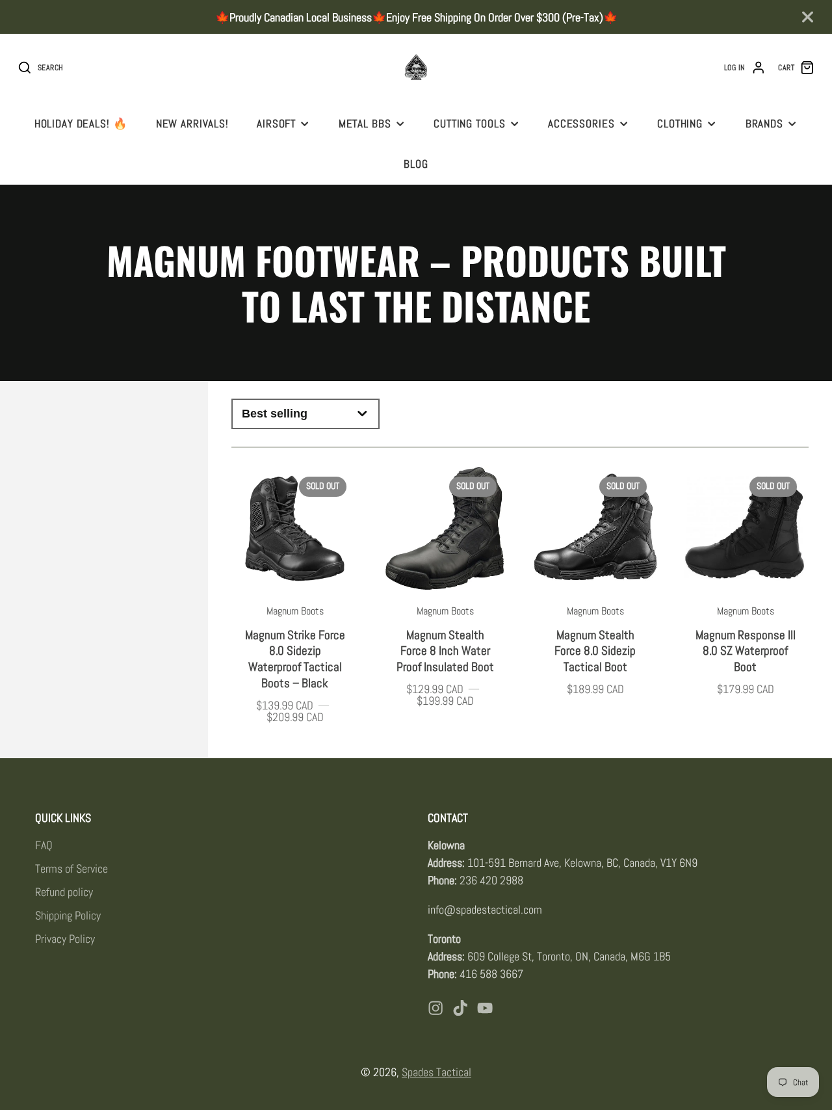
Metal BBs (365, 123)
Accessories (581, 123)
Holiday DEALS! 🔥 (81, 123)
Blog (416, 164)
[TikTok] (460, 1008)
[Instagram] (435, 1008)
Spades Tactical (436, 1071)
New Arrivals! (192, 123)
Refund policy (64, 891)
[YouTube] (485, 1008)
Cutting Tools (469, 123)
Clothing (680, 123)
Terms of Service (71, 868)
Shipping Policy (68, 915)
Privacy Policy (65, 938)
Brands (764, 123)
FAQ (44, 845)
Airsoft (276, 123)
